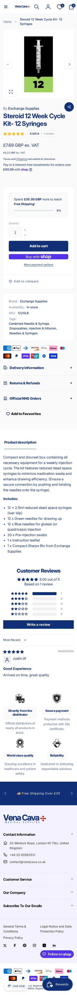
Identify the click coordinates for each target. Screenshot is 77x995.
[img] (13, 652)
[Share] (69, 107)
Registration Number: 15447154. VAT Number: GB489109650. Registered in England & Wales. (40, 987)
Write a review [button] (38, 624)
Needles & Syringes (23, 333)
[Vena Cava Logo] (24, 823)
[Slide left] (7, 64)
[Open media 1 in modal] (38, 64)
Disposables (18, 328)
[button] (5, 6)
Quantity (14, 223)
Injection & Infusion (42, 328)
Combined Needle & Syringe (29, 323)
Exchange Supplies (21, 108)
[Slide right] (69, 64)
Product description (20, 442)
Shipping (21, 159)
